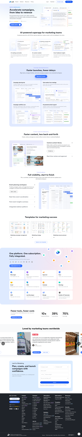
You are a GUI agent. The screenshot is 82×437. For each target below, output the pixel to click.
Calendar (23, 413)
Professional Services (59, 427)
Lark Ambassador (36, 423)
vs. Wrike (34, 413)
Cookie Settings (68, 418)
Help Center (67, 400)
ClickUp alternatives (47, 407)
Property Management (59, 407)
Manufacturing (58, 408)
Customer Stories (68, 399)
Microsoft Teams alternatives (47, 400)
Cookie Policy (67, 416)
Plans (23, 427)
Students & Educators (48, 422)
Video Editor (55, 435)
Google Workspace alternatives (47, 398)
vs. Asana (34, 407)
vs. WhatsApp (35, 408)
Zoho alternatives (47, 404)
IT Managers (46, 423)
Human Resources (47, 417)
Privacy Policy (68, 410)
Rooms (23, 408)
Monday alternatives (47, 405)
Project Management (47, 415)
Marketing (45, 420)
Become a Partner (36, 426)
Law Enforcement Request (70, 419)
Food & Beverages (58, 424)
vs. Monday (35, 403)
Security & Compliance (69, 408)
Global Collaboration (59, 418)
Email (23, 405)
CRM (44, 414)
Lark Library (67, 403)
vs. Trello (34, 411)
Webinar (23, 410)
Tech (56, 421)
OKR (23, 421)
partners (53, 384)
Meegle (23, 418)
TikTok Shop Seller (49, 435)
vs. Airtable (35, 410)
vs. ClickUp (35, 405)
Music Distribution (61, 435)
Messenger (24, 399)
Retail (56, 405)
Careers (34, 429)
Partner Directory (36, 428)
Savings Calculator (25, 429)
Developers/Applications (59, 397)
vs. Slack (34, 402)
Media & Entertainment (59, 411)
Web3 (56, 429)
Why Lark (34, 397)
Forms (23, 419)
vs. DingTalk (35, 414)
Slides (23, 411)
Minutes (23, 407)
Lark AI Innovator (36, 424)
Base (23, 397)
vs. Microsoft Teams (36, 400)
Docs (23, 400)
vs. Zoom (34, 416)
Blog (66, 397)
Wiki (23, 416)
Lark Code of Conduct (69, 415)
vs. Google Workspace (37, 399)
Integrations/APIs (58, 398)
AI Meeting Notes (25, 403)
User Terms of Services (69, 413)
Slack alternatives (47, 402)
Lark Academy (68, 402)
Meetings (23, 402)
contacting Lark (51, 385)
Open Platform (24, 422)
